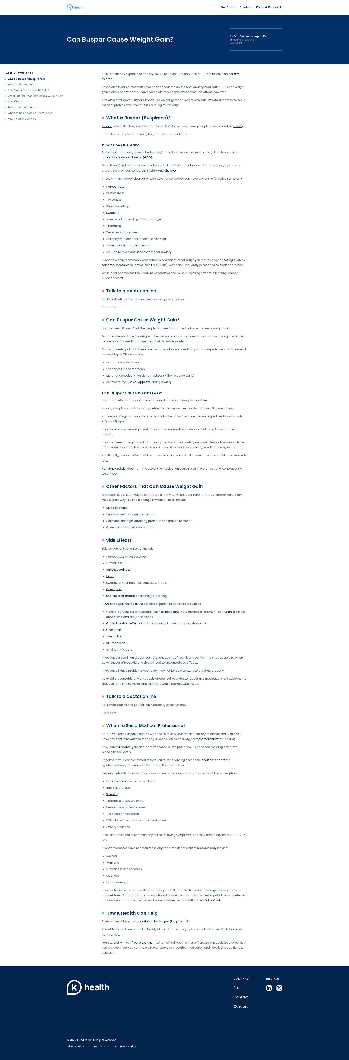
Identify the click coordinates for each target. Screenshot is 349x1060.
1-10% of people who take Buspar (125, 604)
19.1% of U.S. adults (203, 74)
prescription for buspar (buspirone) (161, 921)
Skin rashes (114, 636)
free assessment (144, 942)
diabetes (124, 747)
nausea (174, 455)
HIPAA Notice (128, 1046)
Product (246, 7)
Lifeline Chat (211, 900)
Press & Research (269, 7)
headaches (143, 245)
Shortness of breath (120, 596)
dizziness (170, 170)
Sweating (112, 213)
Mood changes (116, 508)
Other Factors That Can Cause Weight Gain (35, 96)
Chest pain (114, 589)
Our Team (228, 7)
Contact (241, 997)
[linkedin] (269, 988)
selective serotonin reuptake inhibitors (129, 265)
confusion (225, 612)
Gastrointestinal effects (123, 623)
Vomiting (108, 468)
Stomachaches (117, 245)
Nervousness (115, 186)
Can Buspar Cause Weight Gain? (28, 90)
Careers (240, 1006)
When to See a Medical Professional (30, 113)
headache (172, 612)
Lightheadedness (118, 570)
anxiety (148, 74)
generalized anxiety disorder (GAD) (127, 157)
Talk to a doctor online (22, 84)
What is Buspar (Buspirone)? (26, 79)
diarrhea (127, 468)
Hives (110, 576)
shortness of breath (216, 760)
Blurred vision (115, 643)
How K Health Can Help (22, 118)
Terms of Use (102, 1046)
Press (238, 987)
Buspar (107, 126)
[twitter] (279, 988)
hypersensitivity (207, 739)
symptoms (235, 178)
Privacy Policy (75, 1046)
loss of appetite (139, 382)
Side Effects (15, 101)
